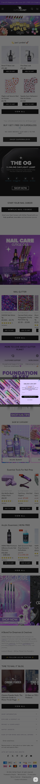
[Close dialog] (38, 380)
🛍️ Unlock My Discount (30, 396)
